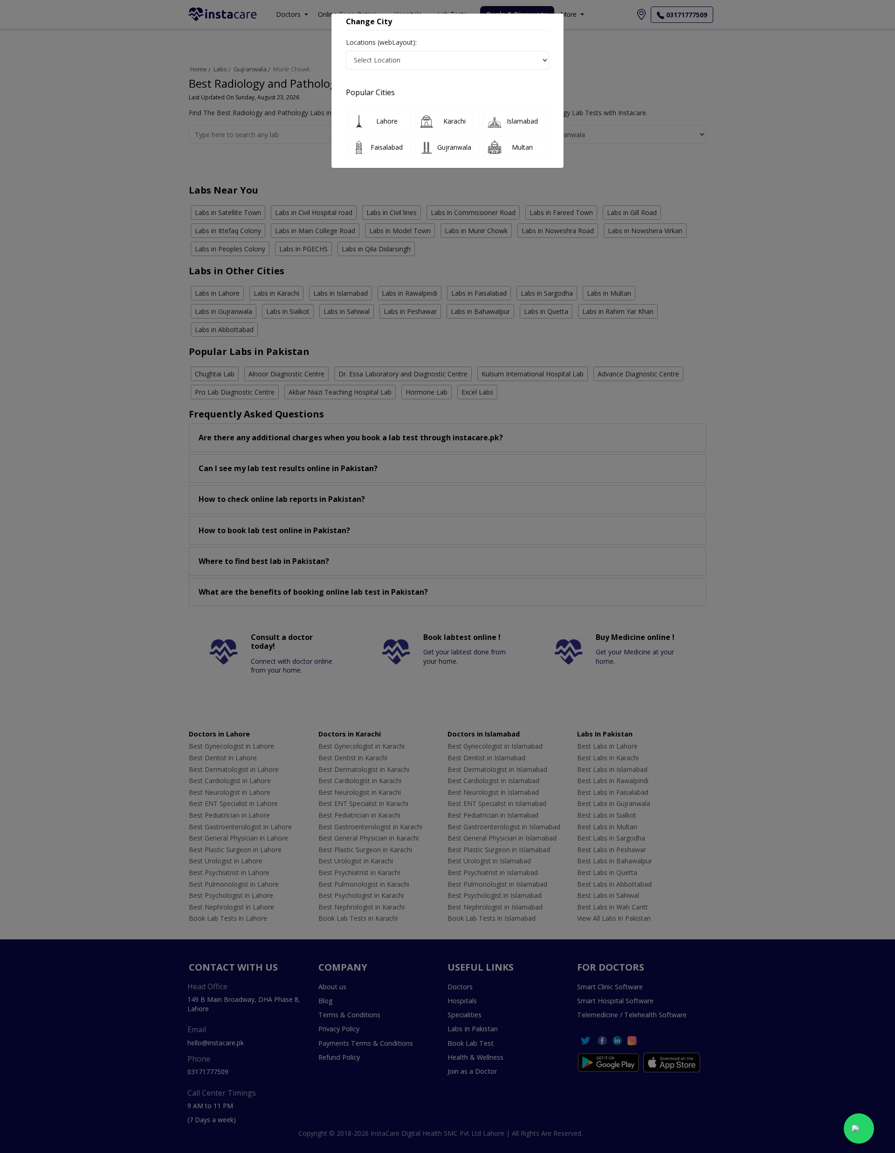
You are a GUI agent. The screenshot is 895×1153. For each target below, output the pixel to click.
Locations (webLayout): (381, 42)
